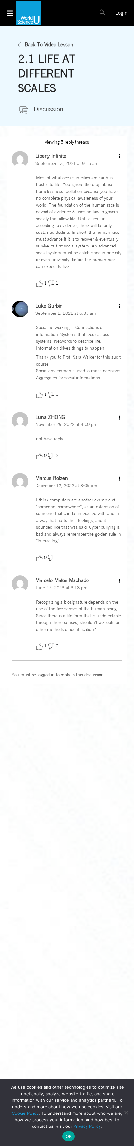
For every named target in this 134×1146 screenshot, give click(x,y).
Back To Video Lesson (49, 44)
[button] (102, 14)
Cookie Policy (25, 1113)
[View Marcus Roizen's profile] (20, 481)
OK (69, 1136)
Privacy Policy (87, 1126)
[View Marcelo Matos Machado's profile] (20, 583)
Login (121, 13)
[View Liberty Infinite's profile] (20, 159)
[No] (126, 1112)
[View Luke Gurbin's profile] (20, 309)
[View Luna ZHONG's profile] (20, 420)
